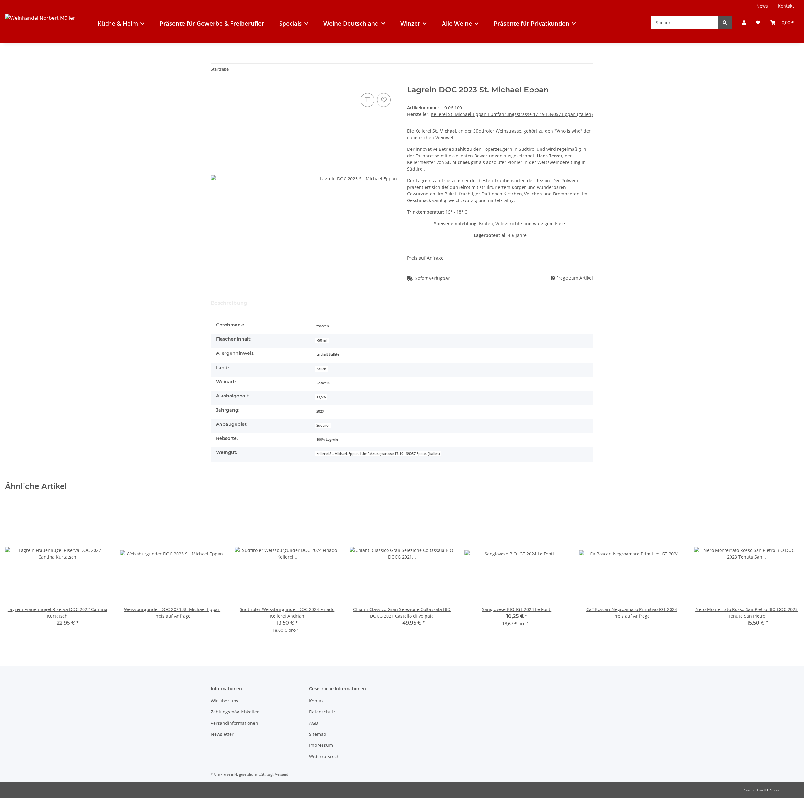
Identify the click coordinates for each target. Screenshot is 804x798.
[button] (744, 22)
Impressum (321, 745)
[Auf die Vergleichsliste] (367, 100)
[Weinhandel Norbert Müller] (40, 29)
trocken (322, 326)
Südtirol (322, 425)
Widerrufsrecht (325, 756)
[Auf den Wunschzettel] (384, 100)
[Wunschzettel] (758, 22)
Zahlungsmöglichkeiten (235, 712)
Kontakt (786, 6)
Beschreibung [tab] (229, 303)
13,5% (321, 397)
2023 (320, 411)
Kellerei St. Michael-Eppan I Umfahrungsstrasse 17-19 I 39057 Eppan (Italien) (378, 453)
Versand (281, 774)
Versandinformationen (234, 723)
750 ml (321, 340)
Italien (321, 369)
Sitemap (317, 734)
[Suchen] (725, 22)
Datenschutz (322, 712)
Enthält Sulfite (327, 354)
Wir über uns (224, 701)
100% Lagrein (327, 439)
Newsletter (222, 734)
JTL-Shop (771, 790)
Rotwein (323, 383)
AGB (313, 723)
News (762, 6)
